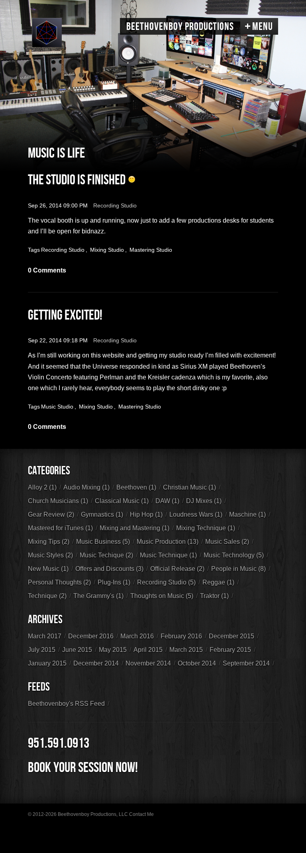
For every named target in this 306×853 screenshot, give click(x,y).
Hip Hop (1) (146, 514)
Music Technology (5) (234, 555)
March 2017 (44, 636)
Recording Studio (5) (166, 582)
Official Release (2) (177, 568)
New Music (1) (48, 568)
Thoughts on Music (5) (161, 595)
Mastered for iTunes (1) (60, 528)
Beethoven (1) (136, 487)
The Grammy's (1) (98, 595)
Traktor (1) (214, 595)
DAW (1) (167, 501)
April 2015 (148, 649)
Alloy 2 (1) (42, 487)
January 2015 (47, 663)
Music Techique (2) (106, 555)
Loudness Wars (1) (195, 514)
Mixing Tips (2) (48, 541)
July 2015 (41, 649)
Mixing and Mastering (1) (134, 528)
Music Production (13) (167, 541)
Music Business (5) (103, 541)
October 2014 (197, 663)
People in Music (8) (238, 568)
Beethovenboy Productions (180, 26)
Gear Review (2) (51, 514)
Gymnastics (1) (102, 514)
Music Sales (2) (227, 541)
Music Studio (57, 406)
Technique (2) (47, 595)
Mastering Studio (150, 250)
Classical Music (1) (122, 501)
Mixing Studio (107, 250)
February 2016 (181, 636)
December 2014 (96, 663)
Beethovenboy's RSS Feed (66, 703)
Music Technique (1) (168, 555)
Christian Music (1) (189, 487)
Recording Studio (115, 205)
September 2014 (246, 663)
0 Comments (47, 270)
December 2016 (91, 636)
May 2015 (113, 649)
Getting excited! (65, 315)
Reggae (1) (218, 582)
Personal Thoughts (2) (59, 582)
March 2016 (137, 636)
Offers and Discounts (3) (109, 568)
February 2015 (230, 649)
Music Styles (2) (50, 555)
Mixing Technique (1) (205, 528)
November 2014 (148, 663)
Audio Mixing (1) (86, 487)
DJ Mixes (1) (204, 501)
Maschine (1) (247, 514)
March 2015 (186, 649)
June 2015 (77, 649)
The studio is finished (78, 180)
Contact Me (141, 814)
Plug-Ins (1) (114, 582)
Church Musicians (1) (58, 501)
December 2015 (231, 636)
